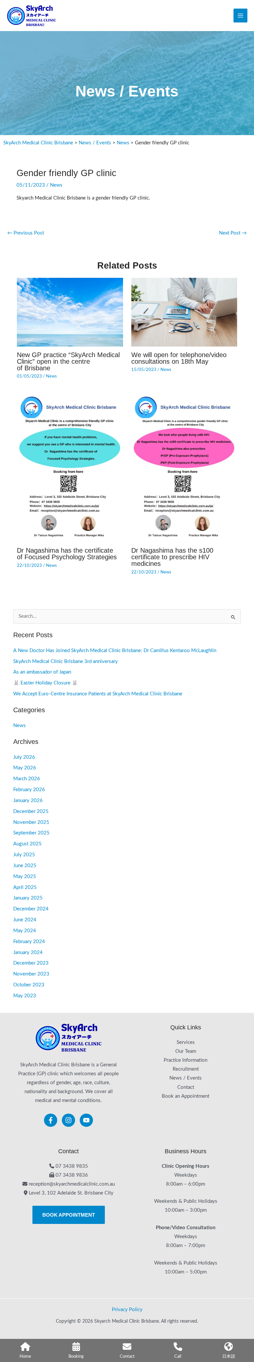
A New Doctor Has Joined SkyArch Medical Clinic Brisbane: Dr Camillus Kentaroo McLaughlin (114, 650)
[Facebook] (50, 1120)
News (56, 185)
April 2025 (25, 887)
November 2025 (31, 822)
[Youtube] (86, 1120)
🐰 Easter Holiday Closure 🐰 (45, 683)
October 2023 (28, 984)
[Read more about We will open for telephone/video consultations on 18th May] (184, 312)
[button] (68, 1215)
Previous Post (25, 233)
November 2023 (31, 974)
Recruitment (186, 1069)
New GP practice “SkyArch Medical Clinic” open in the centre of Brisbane (68, 361)
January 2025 (28, 898)
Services (186, 1042)
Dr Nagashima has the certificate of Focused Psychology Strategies (67, 554)
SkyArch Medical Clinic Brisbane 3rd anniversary (65, 661)
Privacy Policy (127, 1309)
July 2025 (24, 854)
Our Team (185, 1051)
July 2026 (24, 757)
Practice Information (185, 1060)
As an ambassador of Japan (42, 672)
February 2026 (29, 789)
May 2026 (24, 767)
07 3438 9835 (72, 1166)
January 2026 (28, 800)
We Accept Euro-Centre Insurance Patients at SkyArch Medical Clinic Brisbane (97, 693)
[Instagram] (68, 1120)
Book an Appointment (185, 1096)
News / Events (185, 1078)
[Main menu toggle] (240, 15)
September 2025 (31, 832)
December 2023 (31, 963)
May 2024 (24, 930)
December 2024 (31, 908)
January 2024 (28, 952)
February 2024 (29, 941)
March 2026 (26, 778)
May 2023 (24, 995)
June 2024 (24, 919)
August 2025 (27, 843)
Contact (185, 1087)
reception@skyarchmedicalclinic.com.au (72, 1184)
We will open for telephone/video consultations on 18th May (179, 358)
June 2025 (24, 865)
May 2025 (24, 876)
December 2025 (31, 811)
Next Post (233, 233)
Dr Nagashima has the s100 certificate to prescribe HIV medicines (172, 557)
